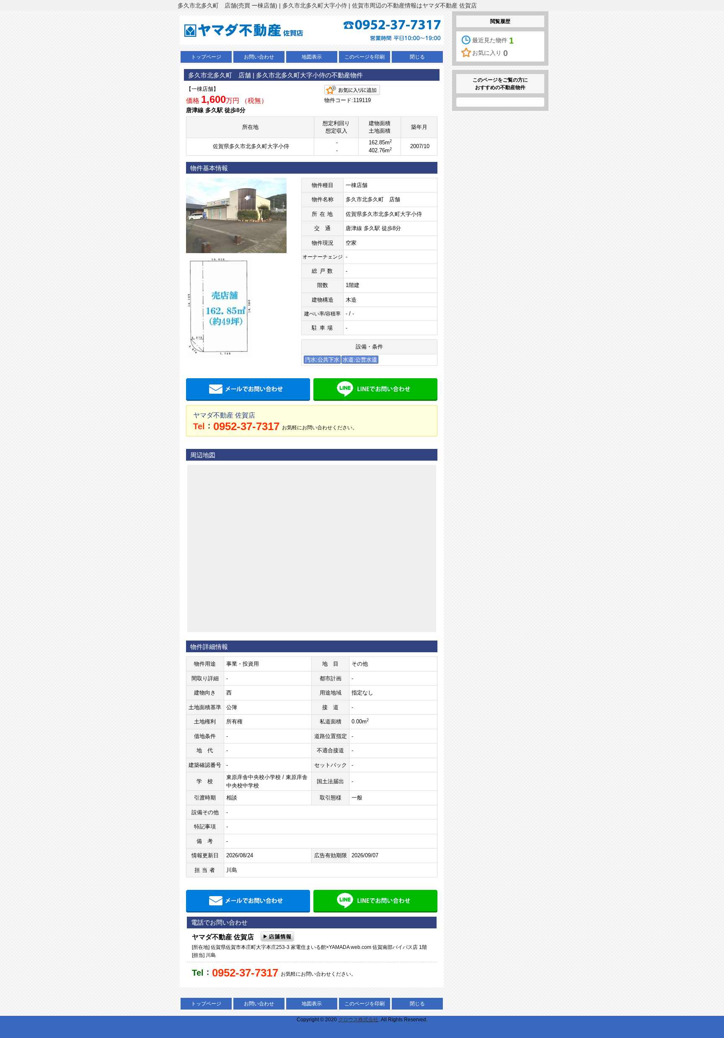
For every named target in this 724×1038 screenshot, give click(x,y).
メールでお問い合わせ (248, 389)
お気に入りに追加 (352, 90)
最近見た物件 (493, 40)
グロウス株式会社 (358, 1020)
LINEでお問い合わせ (375, 389)
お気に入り (490, 53)
